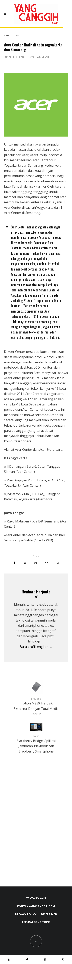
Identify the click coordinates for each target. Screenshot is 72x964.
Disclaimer (49, 914)
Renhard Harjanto (14, 56)
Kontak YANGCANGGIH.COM (36, 906)
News (31, 56)
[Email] (46, 563)
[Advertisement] (36, 833)
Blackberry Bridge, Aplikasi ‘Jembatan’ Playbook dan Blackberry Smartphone (36, 743)
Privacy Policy (25, 914)
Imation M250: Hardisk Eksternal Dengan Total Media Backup (36, 706)
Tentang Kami (36, 898)
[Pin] (35, 563)
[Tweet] (24, 563)
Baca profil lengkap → (36, 646)
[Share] (14, 563)
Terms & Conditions (36, 922)
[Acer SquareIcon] (36, 105)
